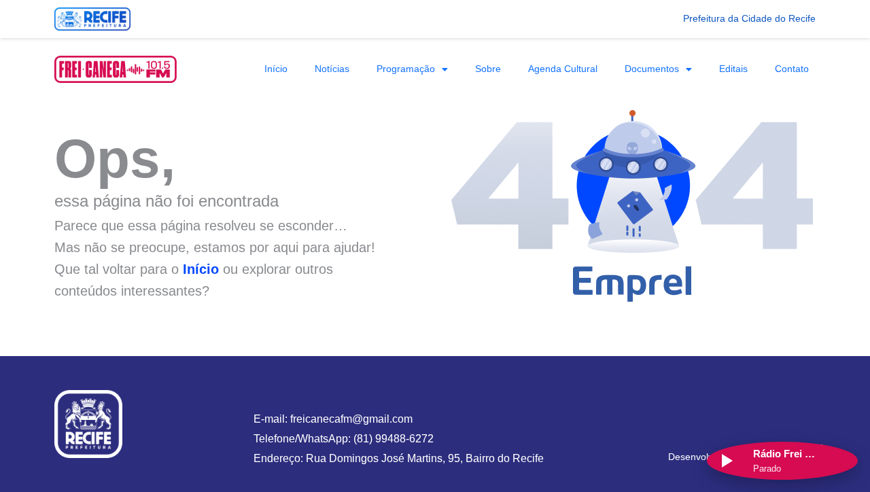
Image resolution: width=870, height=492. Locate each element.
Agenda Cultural (562, 68)
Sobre (488, 68)
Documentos (652, 68)
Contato (792, 68)
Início (276, 68)
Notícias (332, 68)
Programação (406, 68)
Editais (733, 68)
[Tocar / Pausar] (726, 461)
